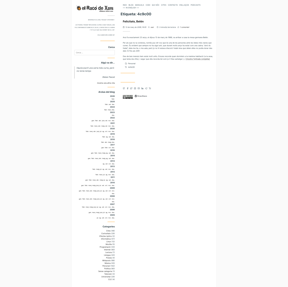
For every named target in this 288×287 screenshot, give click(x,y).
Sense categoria (105, 271)
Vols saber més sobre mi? (106, 35)
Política (107, 268)
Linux (108, 241)
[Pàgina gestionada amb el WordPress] (140, 98)
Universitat (106, 277)
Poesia (109, 258)
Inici (125, 5)
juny (103, 120)
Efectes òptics (105, 236)
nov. (109, 120)
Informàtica (106, 239)
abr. (100, 120)
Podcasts (195, 5)
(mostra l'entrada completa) (198, 59)
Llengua (107, 255)
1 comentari (184, 27)
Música (108, 263)
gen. (93, 120)
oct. (106, 131)
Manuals (139, 5)
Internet (107, 250)
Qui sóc (155, 5)
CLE (110, 279)
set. (110, 104)
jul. (101, 131)
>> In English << (131, 8)
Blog (131, 5)
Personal (106, 266)
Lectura (108, 252)
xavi (152, 27)
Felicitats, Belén (133, 21)
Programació (105, 247)
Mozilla (109, 244)
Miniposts (106, 260)
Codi (148, 5)
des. (113, 104)
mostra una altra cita (106, 83)
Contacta (173, 5)
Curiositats (106, 233)
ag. (103, 131)
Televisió (108, 274)
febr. (113, 99)
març (109, 110)
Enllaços (184, 5)
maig (103, 126)
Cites (108, 231)
